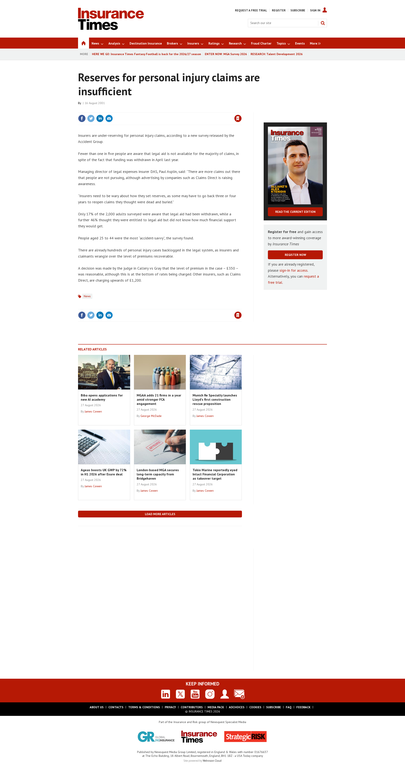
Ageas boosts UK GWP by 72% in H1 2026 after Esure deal (104, 472)
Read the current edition (295, 212)
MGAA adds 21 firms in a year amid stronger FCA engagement (159, 399)
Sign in (188, 110)
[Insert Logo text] (111, 29)
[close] (241, 110)
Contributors (192, 707)
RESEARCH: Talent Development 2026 (276, 54)
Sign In (315, 10)
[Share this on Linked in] (100, 118)
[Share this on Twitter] (91, 118)
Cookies (255, 707)
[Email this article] (109, 118)
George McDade (151, 416)
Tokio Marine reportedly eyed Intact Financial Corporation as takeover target (215, 474)
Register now (295, 255)
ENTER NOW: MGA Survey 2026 (226, 54)
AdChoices (236, 707)
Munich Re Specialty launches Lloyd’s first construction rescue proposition (215, 399)
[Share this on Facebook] (82, 118)
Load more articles (160, 514)
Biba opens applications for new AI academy (102, 397)
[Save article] (238, 118)
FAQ (289, 707)
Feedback (303, 707)
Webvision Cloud (212, 760)
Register (279, 10)
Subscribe (297, 10)
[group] (314, 43)
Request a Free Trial (251, 10)
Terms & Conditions (144, 707)
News (87, 296)
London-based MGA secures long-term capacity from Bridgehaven (158, 474)
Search (322, 23)
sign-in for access (293, 270)
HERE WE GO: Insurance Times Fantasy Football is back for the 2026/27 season (146, 54)
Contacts (115, 707)
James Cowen (93, 411)
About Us (97, 707)
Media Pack (216, 707)
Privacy (170, 707)
